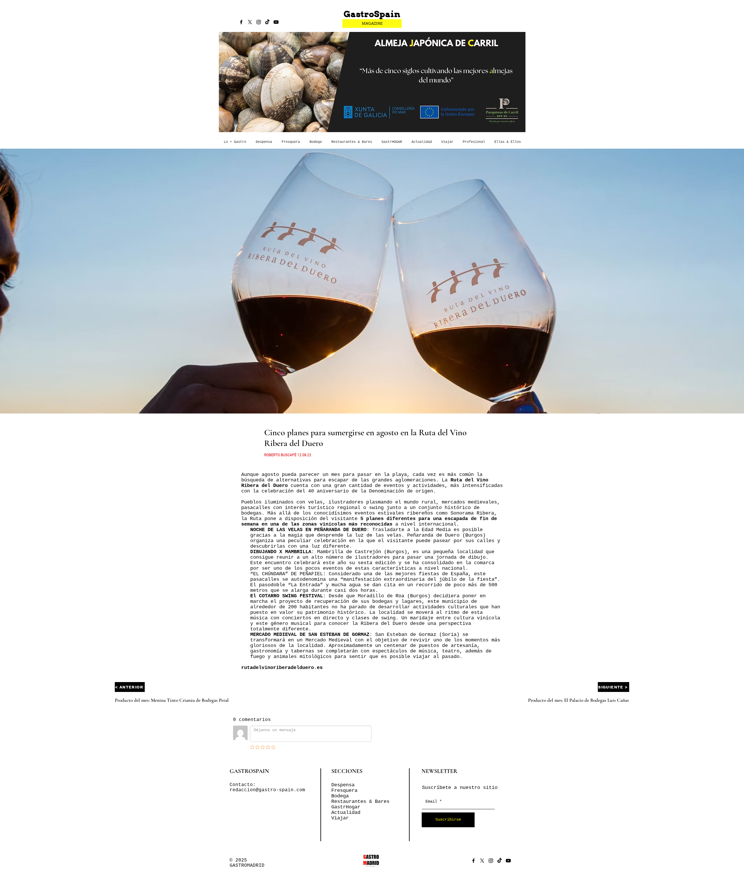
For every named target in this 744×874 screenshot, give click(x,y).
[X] (250, 22)
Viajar (340, 818)
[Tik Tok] (267, 22)
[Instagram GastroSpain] (259, 22)
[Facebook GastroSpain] (241, 22)
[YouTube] (276, 22)
